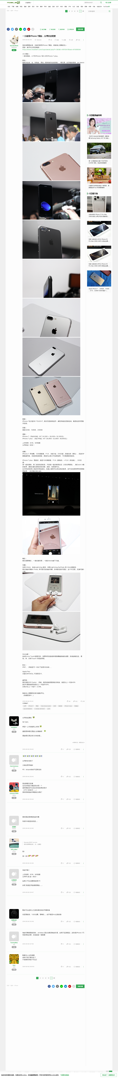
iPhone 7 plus (68, 706)
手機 (13, 6)
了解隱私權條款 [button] (64, 1075)
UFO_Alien (14, 849)
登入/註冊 (108, 2)
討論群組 (28, 2)
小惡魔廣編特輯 (95, 115)
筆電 (21, 6)
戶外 (69, 6)
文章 (55, 706)
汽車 (37, 6)
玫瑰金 (76, 706)
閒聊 (86, 6)
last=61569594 (28, 708)
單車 (45, 6)
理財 (82, 6)
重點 (37, 706)
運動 (65, 6)
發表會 (60, 706)
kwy (14, 965)
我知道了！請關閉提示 (108, 1075)
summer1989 (14, 793)
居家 (53, 6)
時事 (90, 6)
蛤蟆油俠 (14, 920)
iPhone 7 (31, 706)
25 (83, 11)
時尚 (61, 6)
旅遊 (78, 6)
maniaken (14, 727)
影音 (33, 6)
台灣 (25, 706)
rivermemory (14, 766)
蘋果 (29, 6)
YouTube (105, 6)
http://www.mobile (46, 706)
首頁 (9, 6)
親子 (57, 6)
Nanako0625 (14, 45)
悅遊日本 (99, 6)
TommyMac (14, 942)
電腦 (25, 6)
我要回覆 (80, 29)
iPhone (16, 10)
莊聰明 (14, 827)
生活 (74, 6)
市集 (94, 6)
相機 (17, 6)
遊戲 (49, 6)
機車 (41, 6)
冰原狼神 (14, 880)
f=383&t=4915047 (40, 708)
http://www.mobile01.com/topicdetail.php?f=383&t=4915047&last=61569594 (51, 49)
